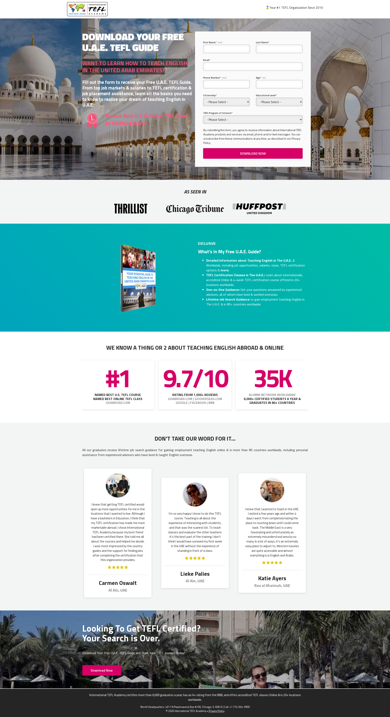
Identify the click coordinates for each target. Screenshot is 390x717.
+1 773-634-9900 (240, 707)
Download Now (102, 670)
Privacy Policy (216, 711)
